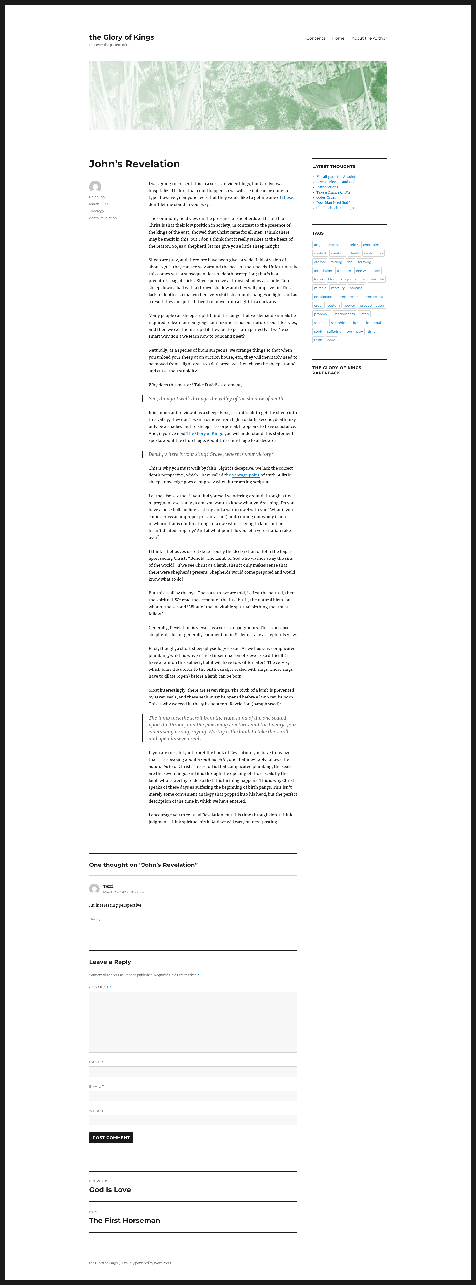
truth (318, 340)
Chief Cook (98, 197)
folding (336, 262)
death (94, 218)
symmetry (355, 331)
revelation (108, 218)
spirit (318, 331)
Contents (315, 38)
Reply (95, 919)
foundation (323, 271)
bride (354, 245)
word (331, 340)
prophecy (321, 314)
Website (97, 1111)
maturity (377, 279)
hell (377, 271)
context (320, 253)
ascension (336, 245)
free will (362, 271)
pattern (334, 305)
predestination (372, 305)
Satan (364, 314)
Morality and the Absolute (336, 177)
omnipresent (349, 297)
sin (367, 323)
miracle (320, 288)
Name (96, 1062)
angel (319, 245)
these (287, 197)
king (332, 279)
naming (356, 288)
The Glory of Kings (204, 433)
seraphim (339, 323)
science (320, 323)
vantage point (246, 475)
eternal (320, 262)
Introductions (327, 187)
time (372, 331)
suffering (334, 331)
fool (350, 262)
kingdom (348, 279)
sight (356, 323)
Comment (100, 987)
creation (338, 253)
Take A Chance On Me (333, 192)
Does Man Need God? (333, 203)
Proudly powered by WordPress (146, 1263)
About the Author (369, 38)
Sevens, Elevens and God (335, 182)
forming (364, 262)
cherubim (371, 245)
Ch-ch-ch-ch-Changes (335, 208)
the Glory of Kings (121, 37)
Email (96, 1086)
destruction (373, 253)
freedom (344, 271)
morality (338, 288)
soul (377, 323)
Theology (96, 211)
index (318, 279)
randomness (344, 314)
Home (338, 38)
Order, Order (326, 198)
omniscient (374, 297)
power (350, 305)
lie (363, 279)
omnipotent (324, 297)
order (318, 305)
